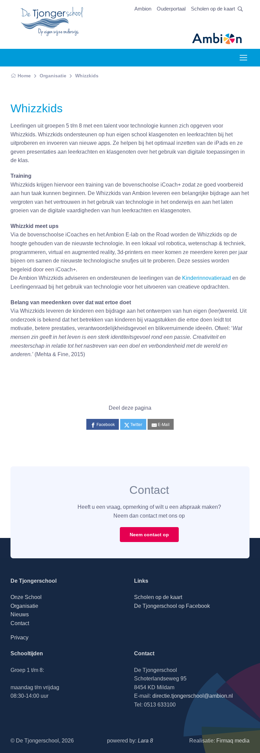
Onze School (26, 597)
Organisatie (53, 75)
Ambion (142, 9)
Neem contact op (149, 534)
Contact (19, 623)
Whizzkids (87, 75)
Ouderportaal (171, 9)
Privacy (19, 637)
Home (24, 75)
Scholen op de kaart (213, 9)
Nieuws (19, 614)
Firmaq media (233, 741)
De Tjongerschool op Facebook (172, 606)
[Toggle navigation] (243, 58)
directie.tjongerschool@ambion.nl (192, 696)
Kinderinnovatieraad (206, 278)
